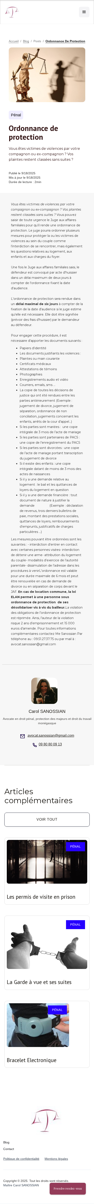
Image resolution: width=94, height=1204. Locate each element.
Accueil (14, 41)
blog (26, 41)
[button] (84, 12)
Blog (6, 1142)
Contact (8, 1149)
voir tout (47, 819)
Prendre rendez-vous (68, 1188)
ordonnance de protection (65, 41)
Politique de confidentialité (21, 1158)
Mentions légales (56, 1158)
